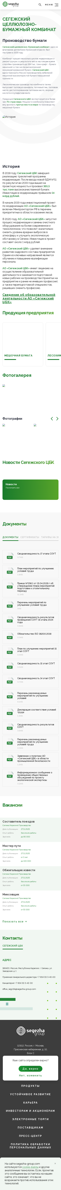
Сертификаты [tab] (29, 537)
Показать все (13, 921)
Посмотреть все (12, 488)
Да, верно (30, 1068)
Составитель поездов (19, 821)
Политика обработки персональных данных (30, 1146)
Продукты (30, 1085)
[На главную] (11, 6)
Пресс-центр (30, 1135)
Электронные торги (30, 1119)
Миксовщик (11, 894)
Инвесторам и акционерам (30, 1110)
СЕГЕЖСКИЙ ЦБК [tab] (13, 945)
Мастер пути (12, 845)
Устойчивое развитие (30, 1094)
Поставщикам (30, 1127)
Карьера (30, 1102)
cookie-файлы (30, 1167)
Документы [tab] (10, 537)
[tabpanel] (30, 665)
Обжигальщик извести (19, 870)
